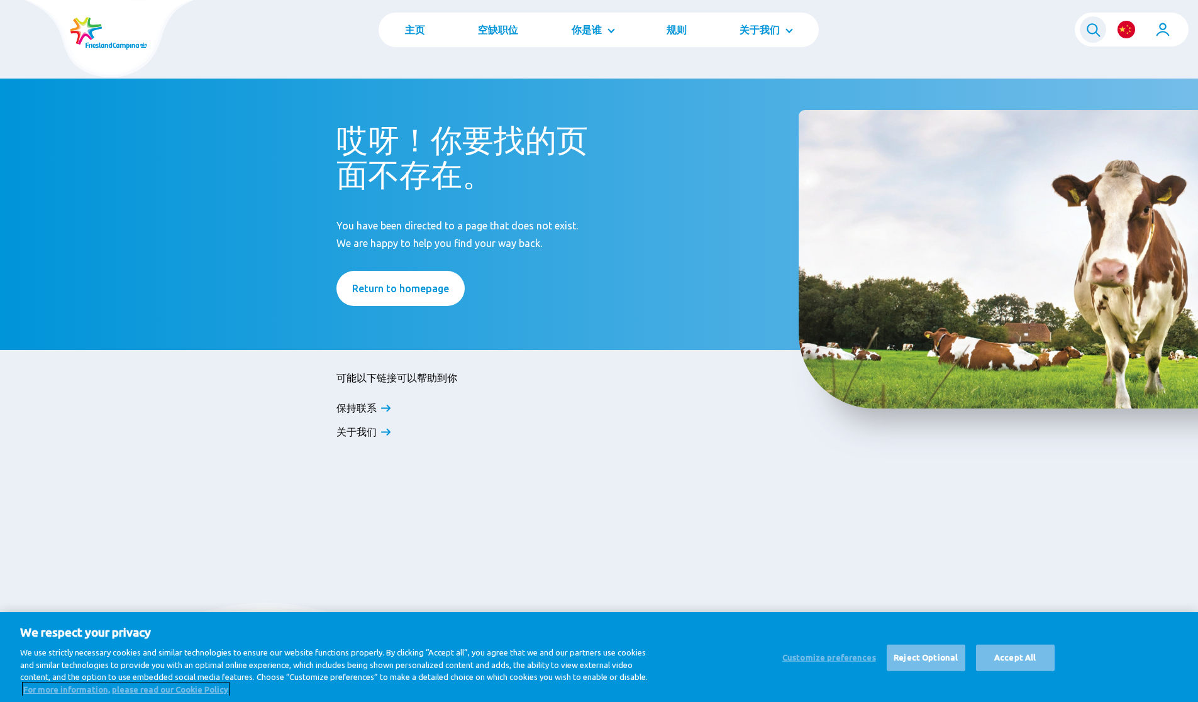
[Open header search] (1093, 29)
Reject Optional (926, 657)
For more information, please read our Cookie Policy (125, 688)
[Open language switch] (1126, 29)
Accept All (1015, 657)
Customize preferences (829, 657)
